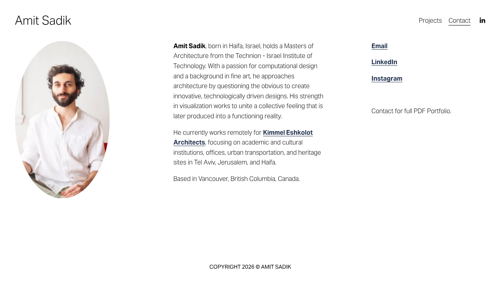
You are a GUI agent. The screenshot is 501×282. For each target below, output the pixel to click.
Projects (430, 20)
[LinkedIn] (482, 20)
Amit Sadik (43, 20)
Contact (459, 20)
